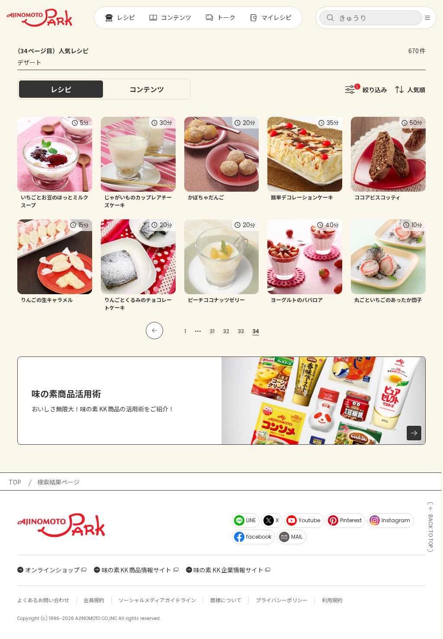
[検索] (330, 18)
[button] (370, 17)
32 (226, 331)
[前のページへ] (154, 330)
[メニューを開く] (427, 18)
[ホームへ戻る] (39, 18)
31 (212, 331)
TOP (15, 482)
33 (241, 331)
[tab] (147, 89)
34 (256, 331)
